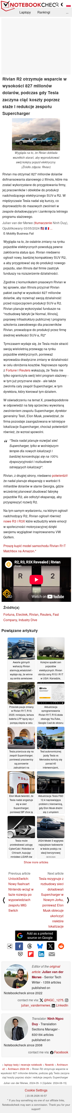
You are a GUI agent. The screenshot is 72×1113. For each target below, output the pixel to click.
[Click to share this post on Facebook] (19, 946)
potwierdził (60, 475)
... (67, 12)
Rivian (33, 614)
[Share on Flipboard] (31, 954)
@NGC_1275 (53, 1000)
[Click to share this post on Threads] (29, 946)
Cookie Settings (36, 1090)
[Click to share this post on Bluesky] (40, 946)
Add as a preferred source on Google (40, 935)
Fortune (11, 370)
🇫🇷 (47, 228)
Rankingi (43, 12)
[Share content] (10, 946)
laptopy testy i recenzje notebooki (23, 1064)
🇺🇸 (42, 228)
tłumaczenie (43, 222)
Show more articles (36, 862)
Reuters (24, 370)
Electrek (22, 614)
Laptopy (25, 12)
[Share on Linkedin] (41, 954)
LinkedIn (61, 1005)
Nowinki (49, 1064)
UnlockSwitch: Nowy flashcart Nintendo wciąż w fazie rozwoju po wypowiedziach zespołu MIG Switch (21, 894)
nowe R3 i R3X (14, 521)
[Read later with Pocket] (20, 954)
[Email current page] (51, 954)
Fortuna (8, 614)
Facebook (60, 1052)
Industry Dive (28, 620)
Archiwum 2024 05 (18, 1069)
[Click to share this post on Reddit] (61, 946)
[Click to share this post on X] (50, 946)
